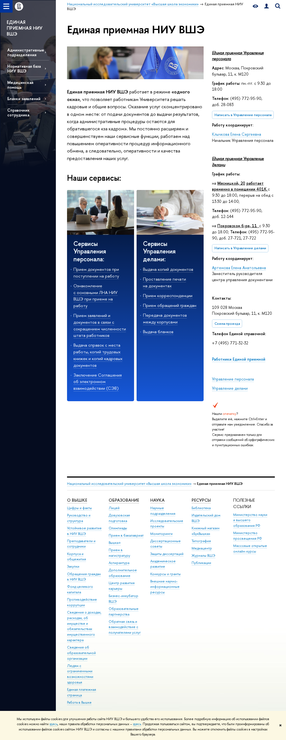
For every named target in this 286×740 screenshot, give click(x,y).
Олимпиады (118, 528)
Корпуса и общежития (76, 556)
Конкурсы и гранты (165, 574)
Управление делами (230, 388)
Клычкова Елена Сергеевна (236, 134)
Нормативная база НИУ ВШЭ (24, 69)
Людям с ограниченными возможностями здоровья (80, 674)
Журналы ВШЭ (203, 555)
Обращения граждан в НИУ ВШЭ (84, 577)
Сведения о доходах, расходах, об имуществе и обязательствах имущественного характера (84, 626)
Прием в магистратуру (119, 553)
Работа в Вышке (79, 702)
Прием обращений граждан (169, 305)
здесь (53, 724)
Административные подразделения (25, 52)
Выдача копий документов (168, 269)
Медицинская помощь (20, 85)
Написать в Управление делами (240, 248)
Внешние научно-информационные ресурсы (165, 587)
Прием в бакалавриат (126, 535)
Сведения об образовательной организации (81, 653)
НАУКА (157, 500)
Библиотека (201, 508)
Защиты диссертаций (166, 553)
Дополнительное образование (123, 573)
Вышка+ (115, 542)
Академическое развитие (163, 564)
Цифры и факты (79, 508)
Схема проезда (227, 323)
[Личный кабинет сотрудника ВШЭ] (266, 6)
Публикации (201, 562)
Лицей (114, 508)
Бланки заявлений (23, 98)
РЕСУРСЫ (201, 500)
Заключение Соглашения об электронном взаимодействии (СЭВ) (97, 381)
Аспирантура (119, 562)
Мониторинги (161, 533)
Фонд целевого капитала (80, 589)
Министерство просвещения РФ (247, 535)
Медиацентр (202, 548)
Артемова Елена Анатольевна (239, 267)
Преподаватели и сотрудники (81, 544)
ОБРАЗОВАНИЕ (124, 500)
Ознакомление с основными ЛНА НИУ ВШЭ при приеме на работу (95, 296)
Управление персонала (233, 379)
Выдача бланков (158, 332)
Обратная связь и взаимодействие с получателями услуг (125, 627)
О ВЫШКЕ (77, 500)
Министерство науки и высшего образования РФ (250, 520)
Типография (201, 541)
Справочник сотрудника (18, 112)
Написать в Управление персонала (242, 114)
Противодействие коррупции (82, 602)
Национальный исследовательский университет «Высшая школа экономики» (129, 483)
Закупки (73, 566)
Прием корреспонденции (167, 296)
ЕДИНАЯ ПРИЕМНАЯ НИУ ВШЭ (25, 28)
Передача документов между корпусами (165, 318)
